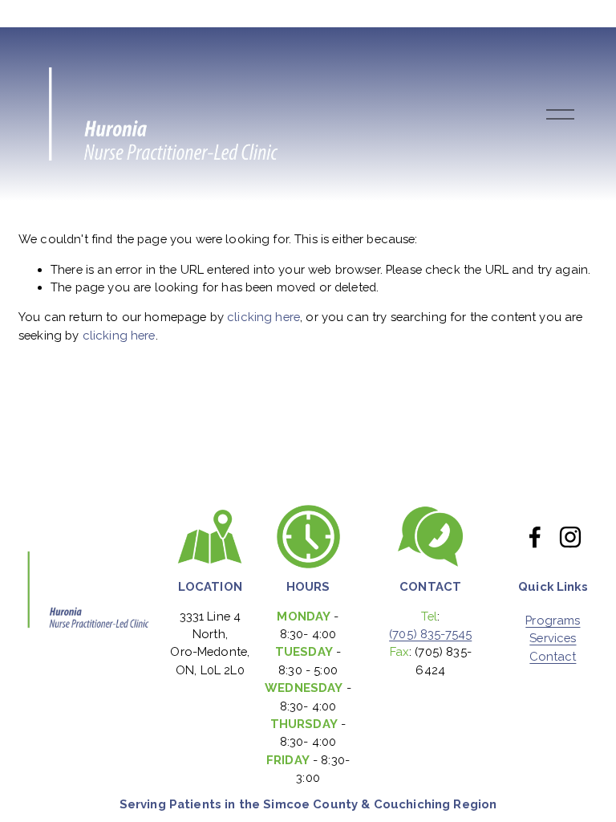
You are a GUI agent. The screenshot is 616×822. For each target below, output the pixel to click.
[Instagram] (570, 537)
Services (552, 639)
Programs (552, 621)
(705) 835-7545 (430, 634)
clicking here (263, 317)
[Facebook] (535, 537)
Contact (552, 657)
